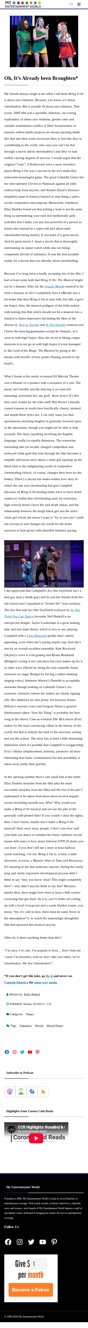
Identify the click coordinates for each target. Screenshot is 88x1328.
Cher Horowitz (37, 635)
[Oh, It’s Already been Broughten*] (44, 41)
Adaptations (25, 1025)
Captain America (16, 982)
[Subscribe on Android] (20, 1092)
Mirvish (39, 1025)
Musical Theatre (55, 1025)
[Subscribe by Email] (32, 1092)
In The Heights (55, 325)
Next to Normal (29, 325)
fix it (49, 976)
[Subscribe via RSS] (43, 1092)
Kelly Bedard (32, 994)
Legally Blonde (55, 286)
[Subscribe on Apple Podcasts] (9, 1092)
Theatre (30, 1014)
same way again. (45, 982)
